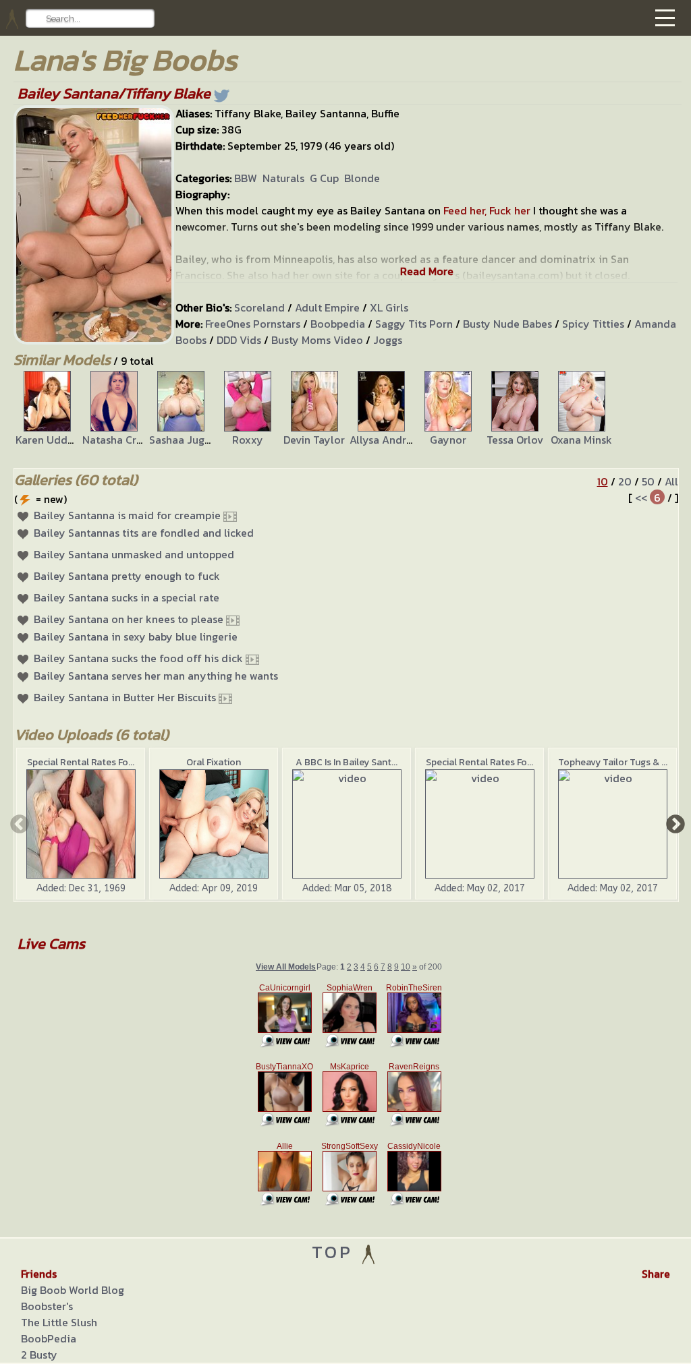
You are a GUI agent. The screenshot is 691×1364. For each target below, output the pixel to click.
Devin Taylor (314, 440)
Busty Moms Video (317, 340)
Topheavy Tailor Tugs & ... (612, 762)
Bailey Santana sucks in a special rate (126, 597)
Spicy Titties (593, 324)
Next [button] (674, 823)
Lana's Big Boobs (125, 60)
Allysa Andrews (387, 440)
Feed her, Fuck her (486, 210)
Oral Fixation (213, 762)
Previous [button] (18, 823)
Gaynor (448, 440)
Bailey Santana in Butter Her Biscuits (125, 697)
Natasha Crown (119, 440)
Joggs (387, 340)
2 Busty (39, 1354)
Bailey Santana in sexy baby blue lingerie (136, 636)
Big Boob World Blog (72, 1290)
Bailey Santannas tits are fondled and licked (144, 533)
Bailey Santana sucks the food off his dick (138, 658)
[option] (47, 409)
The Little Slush (59, 1322)
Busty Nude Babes (507, 324)
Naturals (283, 178)
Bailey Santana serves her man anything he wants (156, 676)
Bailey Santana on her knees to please (128, 619)
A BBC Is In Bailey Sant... (346, 762)
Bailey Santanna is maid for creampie (127, 515)
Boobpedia (337, 324)
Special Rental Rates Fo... (80, 762)
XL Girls (389, 307)
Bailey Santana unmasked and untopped (134, 554)
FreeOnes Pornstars (252, 324)
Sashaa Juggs (182, 440)
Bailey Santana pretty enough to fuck (127, 576)
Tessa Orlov (515, 440)
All (671, 481)
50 (648, 481)
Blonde (362, 178)
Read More (426, 271)
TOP (336, 1252)
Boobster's (47, 1306)
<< (641, 498)
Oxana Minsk (581, 440)
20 (625, 481)
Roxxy (247, 440)
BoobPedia (48, 1338)
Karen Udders (49, 440)
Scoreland (259, 307)
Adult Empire (327, 307)
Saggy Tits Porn (414, 324)
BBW (245, 178)
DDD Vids (239, 340)
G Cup (324, 178)
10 (602, 481)
